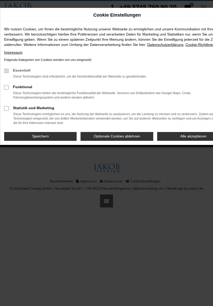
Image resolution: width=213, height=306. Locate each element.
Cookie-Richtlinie (199, 45)
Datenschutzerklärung (165, 45)
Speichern (40, 136)
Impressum (13, 52)
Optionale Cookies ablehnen (117, 136)
